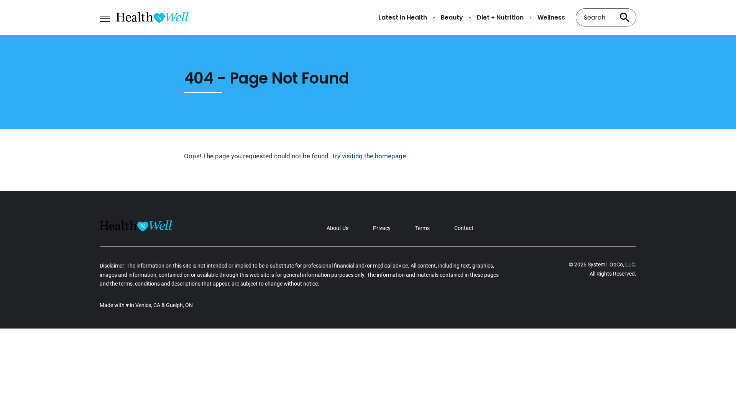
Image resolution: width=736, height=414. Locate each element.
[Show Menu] (105, 16)
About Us (337, 228)
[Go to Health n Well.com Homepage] (152, 17)
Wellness (551, 18)
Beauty (452, 18)
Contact (463, 228)
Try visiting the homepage (369, 156)
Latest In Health (402, 18)
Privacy (382, 228)
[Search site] (625, 17)
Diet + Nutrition (500, 18)
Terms (422, 228)
